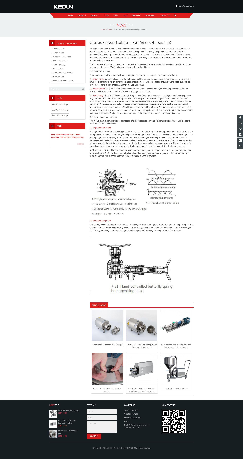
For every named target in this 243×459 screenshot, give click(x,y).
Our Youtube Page (60, 104)
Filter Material (58, 68)
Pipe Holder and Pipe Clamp (64, 80)
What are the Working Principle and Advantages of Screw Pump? (176, 346)
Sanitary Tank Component (63, 72)
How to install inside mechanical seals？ (107, 390)
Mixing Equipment (60, 60)
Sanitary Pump (59, 48)
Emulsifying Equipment (62, 56)
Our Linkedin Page (60, 115)
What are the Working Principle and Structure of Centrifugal (141, 346)
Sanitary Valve (58, 76)
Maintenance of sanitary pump (67, 432)
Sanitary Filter (58, 52)
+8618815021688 (132, 410)
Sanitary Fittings (59, 64)
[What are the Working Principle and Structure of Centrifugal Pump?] (141, 325)
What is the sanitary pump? (176, 388)
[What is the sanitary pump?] (176, 369)
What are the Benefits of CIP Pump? (107, 344)
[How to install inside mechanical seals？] (107, 369)
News (121, 25)
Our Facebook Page (60, 110)
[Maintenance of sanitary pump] (53, 437)
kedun (128, 421)
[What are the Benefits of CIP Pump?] (107, 325)
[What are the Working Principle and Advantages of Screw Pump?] (176, 325)
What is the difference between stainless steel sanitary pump (141, 390)
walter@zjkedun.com (185, 5)
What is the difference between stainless (66, 421)
